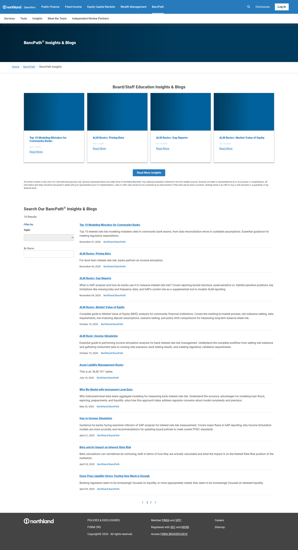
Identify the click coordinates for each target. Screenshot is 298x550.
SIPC (178, 520)
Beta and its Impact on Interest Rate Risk (105, 447)
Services (9, 18)
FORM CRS (94, 527)
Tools (23, 18)
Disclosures (263, 6)
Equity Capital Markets (101, 6)
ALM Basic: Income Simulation (99, 336)
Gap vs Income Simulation (96, 418)
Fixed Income (73, 6)
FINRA (165, 520)
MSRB (185, 527)
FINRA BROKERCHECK (174, 534)
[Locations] (238, 7)
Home (15, 66)
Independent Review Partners (90, 18)
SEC (172, 527)
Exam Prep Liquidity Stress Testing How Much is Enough (115, 476)
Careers (219, 520)
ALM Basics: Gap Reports (95, 278)
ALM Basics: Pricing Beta (95, 253)
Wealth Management (133, 6)
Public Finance (50, 6)
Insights (37, 18)
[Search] (248, 7)
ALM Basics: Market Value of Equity (102, 307)
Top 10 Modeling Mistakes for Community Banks (110, 225)
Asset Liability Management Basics (101, 365)
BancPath (158, 6)
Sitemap (220, 527)
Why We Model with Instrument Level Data (106, 389)
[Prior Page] (143, 502)
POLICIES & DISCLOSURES (103, 520)
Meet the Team (57, 18)
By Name (29, 248)
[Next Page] (155, 502)
